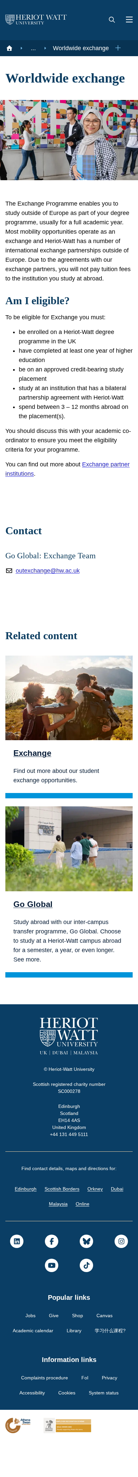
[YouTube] (51, 1301)
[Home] (9, 48)
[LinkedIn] (16, 1277)
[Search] (112, 20)
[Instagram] (121, 1277)
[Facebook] (51, 1277)
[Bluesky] (86, 1277)
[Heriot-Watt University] (36, 20)
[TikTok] (86, 1301)
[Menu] (127, 20)
